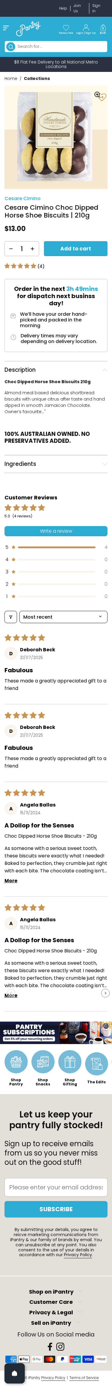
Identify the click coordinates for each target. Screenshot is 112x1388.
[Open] (14, 1373)
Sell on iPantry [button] (51, 1322)
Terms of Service (84, 1377)
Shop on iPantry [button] (51, 1291)
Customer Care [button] (51, 1302)
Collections (37, 78)
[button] (103, 28)
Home (10, 78)
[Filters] (10, 617)
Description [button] (20, 370)
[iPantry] (28, 29)
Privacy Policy (78, 1255)
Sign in (96, 8)
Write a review (56, 531)
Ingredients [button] (20, 464)
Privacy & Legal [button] (51, 1312)
